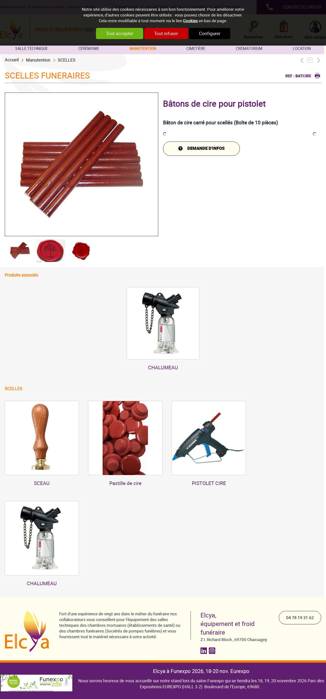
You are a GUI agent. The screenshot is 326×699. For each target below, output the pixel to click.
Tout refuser (166, 33)
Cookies (190, 21)
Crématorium (249, 48)
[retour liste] (311, 60)
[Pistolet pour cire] (209, 438)
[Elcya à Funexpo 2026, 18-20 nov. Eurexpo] (36, 679)
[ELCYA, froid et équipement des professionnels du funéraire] (27, 631)
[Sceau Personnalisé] (42, 438)
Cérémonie (88, 48)
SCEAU (42, 483)
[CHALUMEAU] (163, 323)
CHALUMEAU (163, 367)
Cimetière (195, 48)
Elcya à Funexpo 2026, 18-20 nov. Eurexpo (201, 671)
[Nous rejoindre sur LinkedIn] (204, 650)
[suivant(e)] (318, 60)
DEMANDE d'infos (206, 148)
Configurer (209, 33)
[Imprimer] (316, 75)
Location (302, 48)
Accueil (12, 60)
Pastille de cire (125, 483)
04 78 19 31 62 (300, 618)
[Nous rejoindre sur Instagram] (213, 650)
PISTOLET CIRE (209, 483)
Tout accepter (119, 33)
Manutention (143, 48)
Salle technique (31, 48)
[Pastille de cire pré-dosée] (125, 438)
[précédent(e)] (303, 60)
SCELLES (66, 60)
